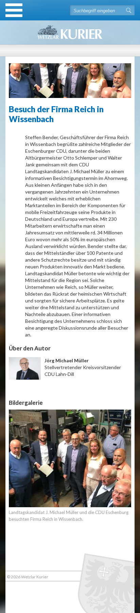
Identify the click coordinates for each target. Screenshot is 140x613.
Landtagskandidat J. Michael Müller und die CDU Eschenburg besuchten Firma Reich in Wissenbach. (68, 516)
